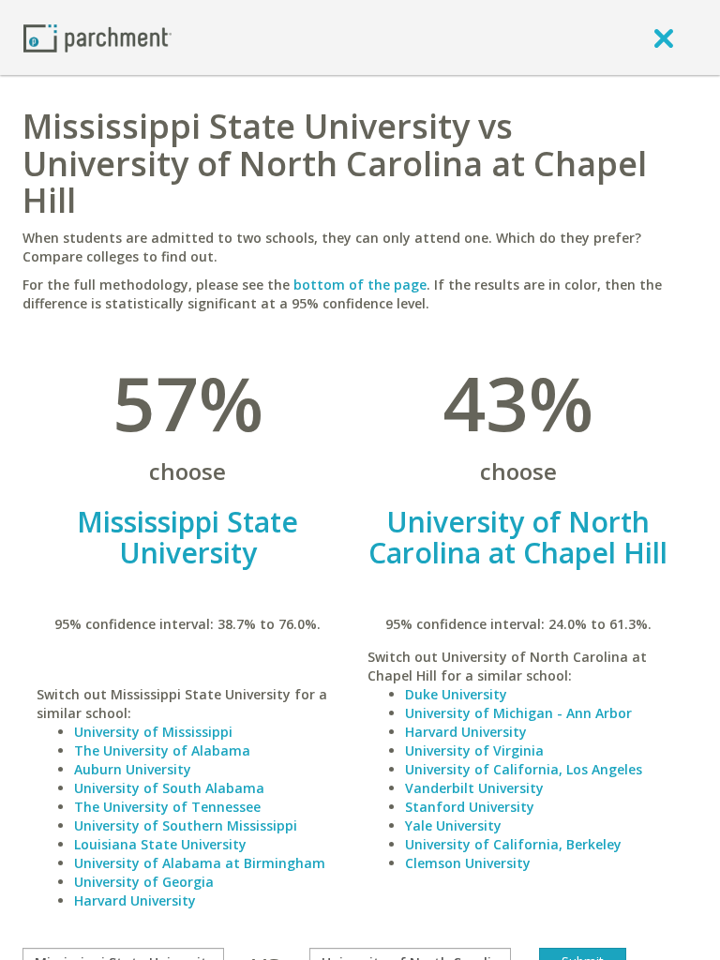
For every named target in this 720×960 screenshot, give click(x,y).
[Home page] (97, 37)
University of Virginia (474, 750)
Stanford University (469, 807)
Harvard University (135, 900)
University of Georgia (144, 882)
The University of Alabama (162, 750)
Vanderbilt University (474, 788)
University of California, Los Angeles (523, 769)
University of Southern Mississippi (185, 825)
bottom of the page (360, 284)
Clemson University (468, 863)
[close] (663, 37)
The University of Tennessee (167, 807)
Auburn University (132, 769)
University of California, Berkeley (513, 844)
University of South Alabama (169, 788)
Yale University (453, 825)
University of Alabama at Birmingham (199, 863)
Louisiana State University (160, 844)
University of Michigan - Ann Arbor (518, 713)
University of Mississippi (153, 732)
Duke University (456, 694)
